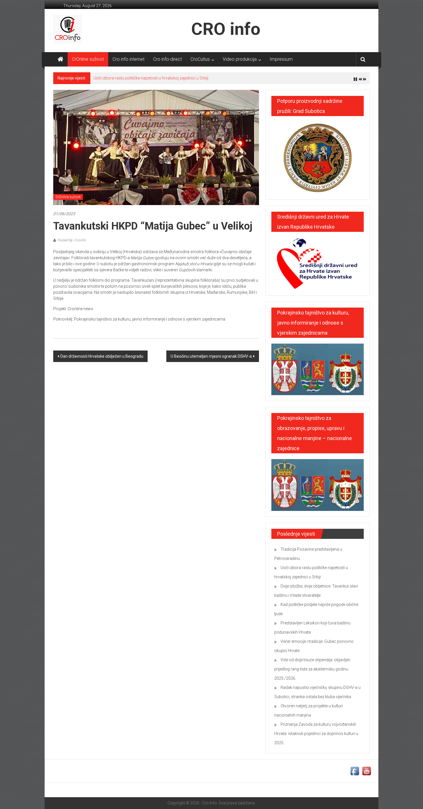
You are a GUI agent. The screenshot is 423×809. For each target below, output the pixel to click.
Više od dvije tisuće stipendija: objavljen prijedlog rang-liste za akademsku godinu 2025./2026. (312, 669)
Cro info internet (128, 59)
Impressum (281, 59)
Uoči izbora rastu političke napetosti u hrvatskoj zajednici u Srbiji (151, 78)
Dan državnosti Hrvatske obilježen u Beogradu (101, 356)
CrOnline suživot (88, 59)
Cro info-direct (167, 59)
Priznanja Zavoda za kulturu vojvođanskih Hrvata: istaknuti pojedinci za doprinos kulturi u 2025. (316, 733)
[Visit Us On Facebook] (355, 770)
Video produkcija (240, 59)
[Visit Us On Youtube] (366, 770)
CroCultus (200, 59)
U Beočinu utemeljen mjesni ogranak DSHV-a (211, 356)
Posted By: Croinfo (71, 240)
